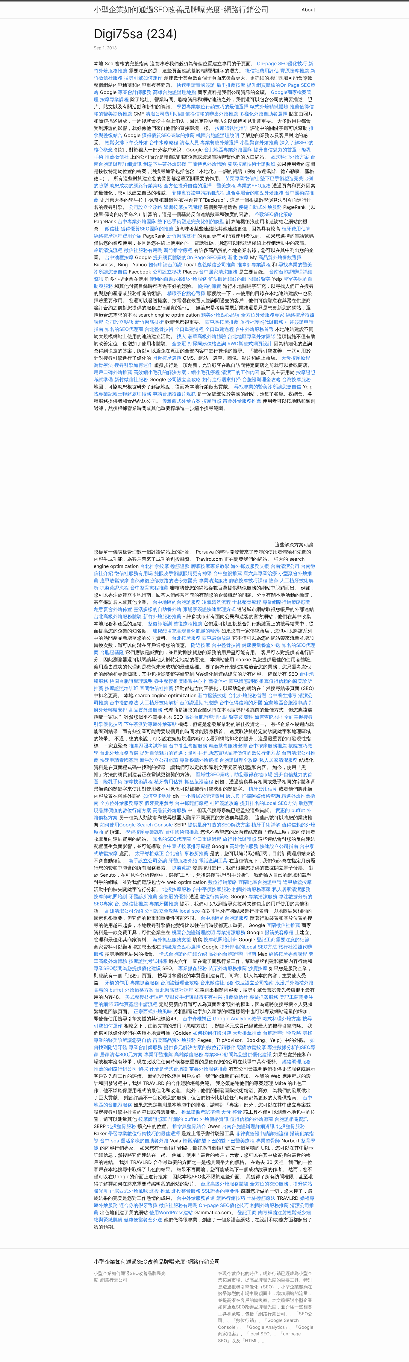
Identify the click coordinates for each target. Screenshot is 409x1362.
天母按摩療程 (295, 358)
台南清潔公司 (285, 566)
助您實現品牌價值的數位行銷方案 (244, 753)
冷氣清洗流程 (108, 250)
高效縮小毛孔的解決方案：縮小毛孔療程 (177, 372)
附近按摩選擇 (168, 358)
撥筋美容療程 (279, 932)
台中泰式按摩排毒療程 (187, 846)
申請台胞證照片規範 (174, 394)
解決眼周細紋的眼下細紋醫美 (239, 279)
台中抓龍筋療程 (192, 803)
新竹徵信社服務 (131, 379)
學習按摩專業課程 (145, 832)
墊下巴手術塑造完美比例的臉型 (191, 221)
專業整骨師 (268, 1141)
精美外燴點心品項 (221, 315)
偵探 (143, 1069)
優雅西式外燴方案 (181, 401)
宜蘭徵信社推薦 (156, 688)
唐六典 (233, 796)
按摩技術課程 (139, 782)
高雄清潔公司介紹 (124, 911)
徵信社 (112, 229)
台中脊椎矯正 (198, 1018)
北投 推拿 (159, 1191)
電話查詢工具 (213, 861)
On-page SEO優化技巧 (282, 63)
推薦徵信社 (117, 157)
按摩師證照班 (152, 1119)
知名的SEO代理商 (124, 329)
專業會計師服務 (135, 92)
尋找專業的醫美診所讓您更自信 (267, 387)
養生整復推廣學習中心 (178, 681)
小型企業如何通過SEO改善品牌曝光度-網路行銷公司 (181, 9)
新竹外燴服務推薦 (163, 616)
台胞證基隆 (112, 652)
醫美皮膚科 (241, 717)
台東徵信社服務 (217, 983)
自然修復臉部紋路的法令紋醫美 (163, 580)
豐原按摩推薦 (294, 71)
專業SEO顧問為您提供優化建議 (127, 968)
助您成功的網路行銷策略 (136, 186)
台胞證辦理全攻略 (261, 379)
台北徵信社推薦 (131, 904)
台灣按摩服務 (296, 379)
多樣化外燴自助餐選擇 (264, 114)
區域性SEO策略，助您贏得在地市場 (234, 774)
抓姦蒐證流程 (114, 588)
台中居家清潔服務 (218, 272)
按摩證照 (211, 401)
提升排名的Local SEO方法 (268, 803)
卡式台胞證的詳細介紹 (183, 954)
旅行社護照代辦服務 (261, 322)
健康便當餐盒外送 (261, 645)
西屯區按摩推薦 (222, 322)
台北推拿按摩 (154, 566)
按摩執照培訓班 (221, 940)
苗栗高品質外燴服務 (175, 1040)
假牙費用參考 (159, 803)
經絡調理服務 (296, 1062)
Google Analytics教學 (237, 1018)
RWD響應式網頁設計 (250, 343)
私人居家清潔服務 (278, 760)
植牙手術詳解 (266, 825)
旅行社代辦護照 (239, 839)
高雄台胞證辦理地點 (174, 92)
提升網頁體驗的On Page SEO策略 (189, 257)
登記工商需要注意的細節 (283, 940)
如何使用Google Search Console (136, 825)
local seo (190, 911)
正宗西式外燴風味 (153, 1011)
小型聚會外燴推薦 (259, 142)
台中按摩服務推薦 (268, 746)
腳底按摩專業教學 (211, 566)
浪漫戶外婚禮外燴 (294, 983)
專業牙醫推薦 (163, 904)
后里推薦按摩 (231, 85)
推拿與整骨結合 (189, 1126)
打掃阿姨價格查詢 (207, 343)
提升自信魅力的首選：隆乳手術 (173, 753)
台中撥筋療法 (124, 703)
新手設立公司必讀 (159, 760)
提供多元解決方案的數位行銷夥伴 (200, 1047)
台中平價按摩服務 (212, 889)
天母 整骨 (231, 1112)
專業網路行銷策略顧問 (286, 602)
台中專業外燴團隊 (137, 221)
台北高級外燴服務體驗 (118, 616)
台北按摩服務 (187, 638)
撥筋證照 (180, 566)
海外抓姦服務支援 (250, 566)
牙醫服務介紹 (183, 861)
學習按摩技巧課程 (184, 207)
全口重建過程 (189, 329)
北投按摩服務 (176, 889)
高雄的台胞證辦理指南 (232, 954)
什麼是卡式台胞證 (168, 1069)
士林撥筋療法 (261, 1198)
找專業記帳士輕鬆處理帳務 (122, 394)
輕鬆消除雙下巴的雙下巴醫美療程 (219, 1141)
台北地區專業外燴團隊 (229, 150)
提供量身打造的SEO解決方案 (219, 825)
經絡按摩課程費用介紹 (118, 236)
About (308, 10)
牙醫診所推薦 (143, 896)
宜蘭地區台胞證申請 (285, 703)
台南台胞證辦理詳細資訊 (248, 1126)
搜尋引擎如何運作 (143, 78)
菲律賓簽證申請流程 (135, 1004)
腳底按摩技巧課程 (249, 580)
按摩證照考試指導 (149, 961)
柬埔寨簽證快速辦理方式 (209, 609)
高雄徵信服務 (244, 846)
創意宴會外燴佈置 (113, 609)
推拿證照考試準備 (149, 746)
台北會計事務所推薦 (186, 853)
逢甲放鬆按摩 (115, 580)
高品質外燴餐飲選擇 (280, 257)
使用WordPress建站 (171, 1212)
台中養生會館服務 (189, 746)
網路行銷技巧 (230, 1198)
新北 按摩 (238, 257)
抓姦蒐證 (181, 868)
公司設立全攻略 (145, 207)
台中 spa (109, 1141)
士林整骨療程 (246, 602)
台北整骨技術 (159, 329)
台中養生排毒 (283, 695)
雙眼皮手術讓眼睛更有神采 (183, 573)
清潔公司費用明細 (165, 114)
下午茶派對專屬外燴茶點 (150, 724)
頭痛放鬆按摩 (252, 1047)
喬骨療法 (103, 365)
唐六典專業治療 (260, 573)
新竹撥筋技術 (181, 236)
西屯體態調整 (244, 681)
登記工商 (247, 1212)
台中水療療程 (164, 142)
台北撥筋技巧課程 (175, 990)
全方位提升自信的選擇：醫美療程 (200, 186)
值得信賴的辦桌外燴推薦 (211, 114)
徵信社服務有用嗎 (143, 250)
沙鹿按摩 (257, 968)
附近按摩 (200, 645)
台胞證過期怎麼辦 (199, 703)
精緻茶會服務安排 (228, 746)
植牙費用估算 (296, 229)
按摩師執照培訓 (232, 128)
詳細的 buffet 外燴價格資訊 (198, 1119)
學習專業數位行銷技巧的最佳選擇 (213, 107)
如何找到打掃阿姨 (212, 1033)
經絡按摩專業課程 (289, 954)
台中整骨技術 (226, 645)
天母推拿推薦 (247, 1033)
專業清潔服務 (213, 580)
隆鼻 (273, 580)
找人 (181, 336)
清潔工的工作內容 (240, 372)
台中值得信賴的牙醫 (241, 703)
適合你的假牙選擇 (138, 1205)
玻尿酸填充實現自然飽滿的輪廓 (186, 631)
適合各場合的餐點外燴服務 (255, 193)
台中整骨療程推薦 (150, 588)
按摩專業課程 (115, 99)
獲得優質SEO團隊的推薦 (168, 135)
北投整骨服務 (121, 1126)
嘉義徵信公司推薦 (216, 264)
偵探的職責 (209, 286)
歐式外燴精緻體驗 (269, 107)
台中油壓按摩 (120, 257)
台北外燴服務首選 (248, 695)
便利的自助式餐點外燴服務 (178, 279)
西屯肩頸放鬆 (217, 638)
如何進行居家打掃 (221, 379)
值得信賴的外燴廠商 (251, 1119)
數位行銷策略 (222, 882)
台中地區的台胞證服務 (177, 602)
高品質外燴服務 (145, 710)
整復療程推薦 (187, 624)
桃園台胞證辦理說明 (217, 135)
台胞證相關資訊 (291, 1119)
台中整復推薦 (227, 573)
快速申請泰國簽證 (196, 85)
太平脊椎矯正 (150, 853)
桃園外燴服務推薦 (270, 1205)
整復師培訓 (160, 624)
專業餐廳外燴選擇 (220, 142)
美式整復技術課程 (145, 997)
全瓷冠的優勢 (173, 896)
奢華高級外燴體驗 (207, 336)
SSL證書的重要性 (220, 1191)
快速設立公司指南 (279, 846)
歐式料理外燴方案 (290, 157)
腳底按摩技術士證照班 (252, 164)
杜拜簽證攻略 (224, 803)
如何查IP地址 (269, 717)
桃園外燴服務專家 (251, 889)
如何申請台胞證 (165, 264)
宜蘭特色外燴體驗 (207, 164)
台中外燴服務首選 (254, 329)
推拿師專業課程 (254, 264)
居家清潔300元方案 (121, 1054)
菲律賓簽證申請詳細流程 (198, 193)
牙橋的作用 (117, 983)
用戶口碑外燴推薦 (114, 372)
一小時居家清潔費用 (202, 796)
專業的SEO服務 (254, 186)
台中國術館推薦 (182, 832)
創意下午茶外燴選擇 (164, 164)
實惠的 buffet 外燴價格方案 (124, 990)
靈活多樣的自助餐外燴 (157, 609)
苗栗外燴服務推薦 (242, 401)
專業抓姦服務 (192, 968)
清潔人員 (189, 142)
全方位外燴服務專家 (263, 315)
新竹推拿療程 (178, 250)
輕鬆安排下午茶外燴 (126, 142)
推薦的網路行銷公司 (115, 1069)
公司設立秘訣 (167, 272)
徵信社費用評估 (262, 71)
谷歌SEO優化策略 (274, 214)
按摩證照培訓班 (122, 688)
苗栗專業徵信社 (242, 178)
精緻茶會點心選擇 (186, 293)
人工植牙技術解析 (159, 703)
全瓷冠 (179, 343)
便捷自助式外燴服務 (261, 207)
